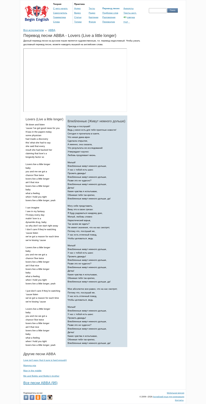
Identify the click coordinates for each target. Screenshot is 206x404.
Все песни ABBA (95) (40, 383)
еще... (126, 21)
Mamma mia (29, 365)
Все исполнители (33, 30)
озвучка (131, 17)
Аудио (77, 8)
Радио (92, 13)
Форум (92, 21)
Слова (56, 21)
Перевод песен (110, 8)
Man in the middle (32, 370)
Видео (77, 13)
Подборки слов (110, 13)
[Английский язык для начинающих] (36, 20)
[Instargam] (49, 397)
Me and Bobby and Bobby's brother (41, 376)
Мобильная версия (175, 393)
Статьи (77, 17)
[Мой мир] (44, 397)
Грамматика (59, 17)
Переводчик (108, 21)
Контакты (179, 400)
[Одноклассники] (38, 397)
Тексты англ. (130, 13)
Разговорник (108, 17)
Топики (78, 21)
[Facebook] (32, 397)
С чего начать (60, 8)
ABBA (51, 30)
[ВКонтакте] (26, 397)
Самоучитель (60, 13)
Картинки (93, 17)
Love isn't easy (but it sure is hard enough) (45, 360)
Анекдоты (128, 8)
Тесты (92, 8)
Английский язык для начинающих (168, 397)
